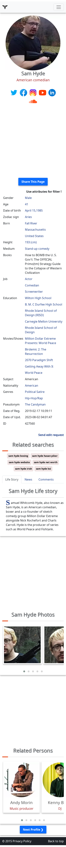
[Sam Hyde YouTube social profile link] (43, 92)
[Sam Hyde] (33, 43)
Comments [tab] (46, 479)
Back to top (56, 841)
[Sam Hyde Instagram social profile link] (33, 92)
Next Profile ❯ (33, 830)
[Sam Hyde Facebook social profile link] (24, 92)
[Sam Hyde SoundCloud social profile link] (33, 101)
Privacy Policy (22, 841)
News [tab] (28, 479)
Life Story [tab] (11, 479)
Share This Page (33, 182)
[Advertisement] (33, 142)
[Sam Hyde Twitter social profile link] (14, 92)
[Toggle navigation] (59, 7)
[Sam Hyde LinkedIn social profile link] (52, 92)
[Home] (5, 7)
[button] (24, 671)
